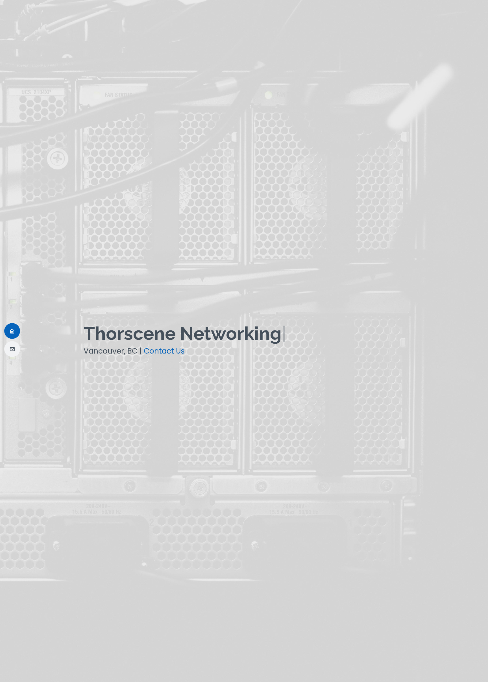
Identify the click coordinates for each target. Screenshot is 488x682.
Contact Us (164, 351)
